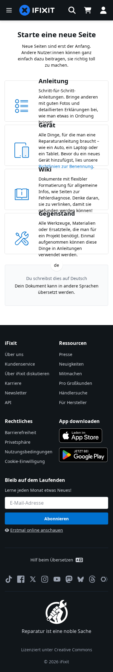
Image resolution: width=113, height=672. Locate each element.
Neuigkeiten (71, 364)
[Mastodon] (69, 579)
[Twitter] (32, 579)
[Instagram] (45, 579)
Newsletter (16, 393)
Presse (65, 354)
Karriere (13, 383)
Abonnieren (56, 518)
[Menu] (9, 10)
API (8, 402)
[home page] (37, 10)
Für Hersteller (73, 402)
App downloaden (79, 421)
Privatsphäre (17, 442)
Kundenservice (20, 364)
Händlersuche (73, 393)
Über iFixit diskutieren (27, 373)
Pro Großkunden (75, 383)
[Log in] (103, 10)
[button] (72, 10)
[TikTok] (8, 579)
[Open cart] (88, 10)
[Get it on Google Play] (83, 455)
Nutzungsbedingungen (28, 452)
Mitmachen (70, 373)
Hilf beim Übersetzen (51, 560)
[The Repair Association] (104, 579)
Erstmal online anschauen (36, 530)
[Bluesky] (80, 579)
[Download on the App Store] (80, 435)
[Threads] (92, 579)
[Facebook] (20, 579)
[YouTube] (57, 579)
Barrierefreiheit (20, 432)
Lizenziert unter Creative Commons (56, 649)
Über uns (14, 354)
